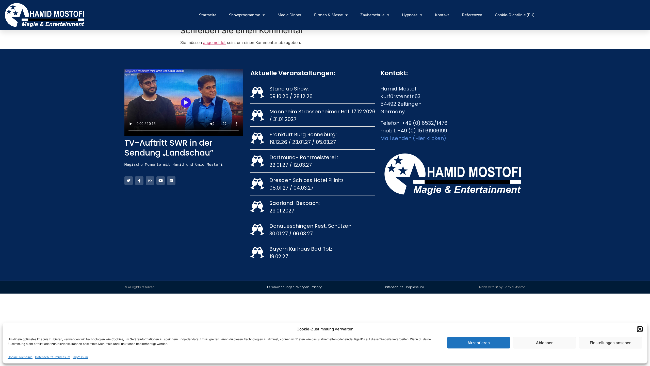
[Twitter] (128, 180)
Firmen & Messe (328, 15)
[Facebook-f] (139, 180)
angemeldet (214, 42)
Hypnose (409, 15)
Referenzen (472, 15)
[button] (639, 329)
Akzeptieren (478, 342)
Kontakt (442, 15)
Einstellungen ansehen (610, 342)
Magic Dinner (289, 15)
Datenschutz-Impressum (52, 357)
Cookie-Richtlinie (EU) (514, 15)
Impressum (80, 357)
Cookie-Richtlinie (20, 357)
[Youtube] (160, 180)
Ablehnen (545, 342)
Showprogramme (244, 15)
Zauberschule (372, 15)
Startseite (207, 15)
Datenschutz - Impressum (404, 287)
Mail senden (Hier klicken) (413, 138)
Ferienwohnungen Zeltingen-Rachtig (294, 287)
